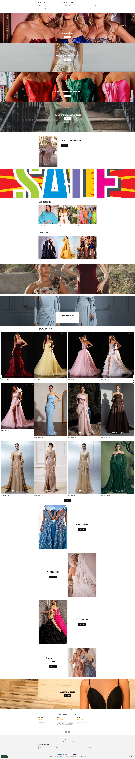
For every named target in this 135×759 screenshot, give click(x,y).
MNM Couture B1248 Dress (105, 495)
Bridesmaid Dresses (81, 225)
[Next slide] (68, 133)
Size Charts (68, 739)
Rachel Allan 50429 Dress (105, 379)
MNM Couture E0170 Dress (5, 495)
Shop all (67, 36)
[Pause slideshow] (71, 133)
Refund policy (61, 756)
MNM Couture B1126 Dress (72, 437)
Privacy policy (66, 756)
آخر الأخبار (73, 741)
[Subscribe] (56, 747)
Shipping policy (77, 756)
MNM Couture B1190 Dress (38, 437)
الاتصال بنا (69, 741)
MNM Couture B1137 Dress (38, 495)
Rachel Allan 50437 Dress (5, 430)
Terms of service (72, 756)
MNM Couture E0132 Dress (105, 437)
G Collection (41, 261)
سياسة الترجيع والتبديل (74, 739)
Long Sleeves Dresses (43, 225)
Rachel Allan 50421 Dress (5, 379)
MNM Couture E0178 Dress (72, 495)
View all (67, 500)
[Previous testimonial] (66, 732)
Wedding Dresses (61, 225)
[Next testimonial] (69, 732)
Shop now (64, 145)
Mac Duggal (67, 288)
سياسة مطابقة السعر (63, 741)
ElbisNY (52, 756)
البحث (50, 739)
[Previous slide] (64, 133)
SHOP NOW (67, 319)
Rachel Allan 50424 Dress (38, 379)
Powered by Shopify (56, 756)
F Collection (60, 261)
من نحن (53, 739)
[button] (39, 6)
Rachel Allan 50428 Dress (72, 379)
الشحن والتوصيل (63, 739)
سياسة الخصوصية (82, 739)
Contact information (83, 756)
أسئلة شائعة (58, 739)
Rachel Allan (80, 261)
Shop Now (67, 184)
